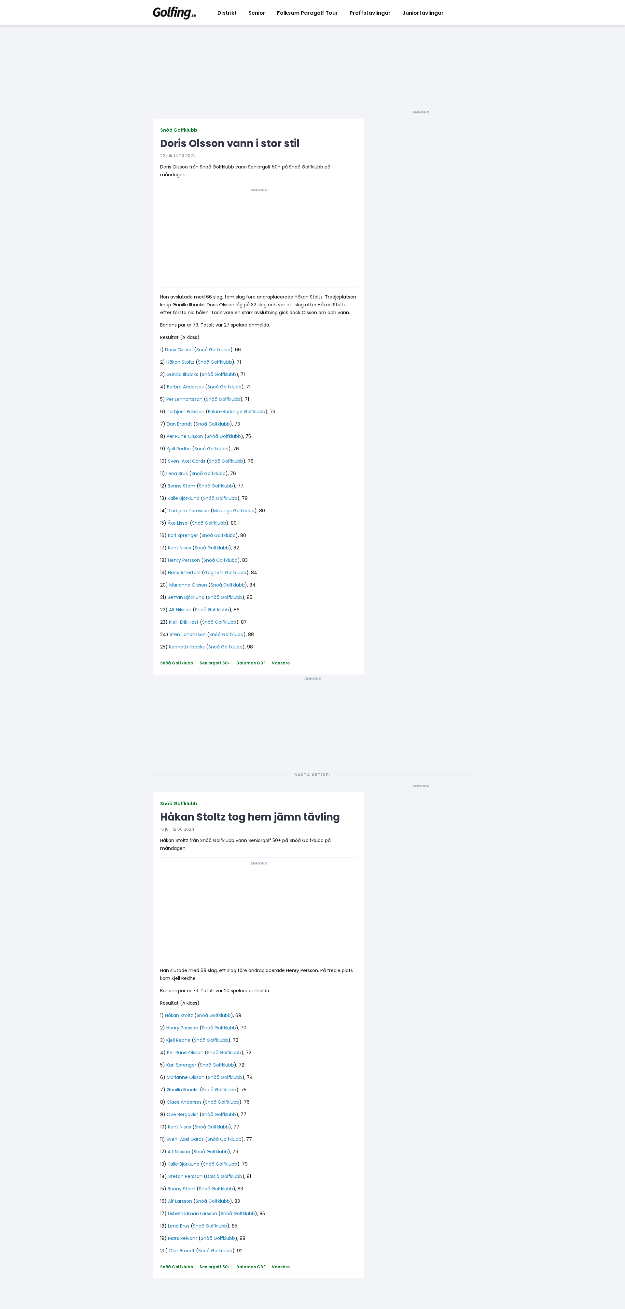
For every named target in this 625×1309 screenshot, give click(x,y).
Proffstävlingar (370, 13)
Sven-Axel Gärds (186, 461)
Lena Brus (177, 473)
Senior (256, 13)
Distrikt (227, 13)
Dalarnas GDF (251, 663)
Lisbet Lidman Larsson (192, 1213)
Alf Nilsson (180, 609)
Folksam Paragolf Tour (307, 13)
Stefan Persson (185, 1176)
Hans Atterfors (184, 572)
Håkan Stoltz (180, 362)
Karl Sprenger (183, 535)
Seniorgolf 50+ (215, 663)
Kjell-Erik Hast (184, 622)
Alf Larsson (180, 1201)
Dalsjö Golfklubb (224, 1176)
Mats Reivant (182, 1238)
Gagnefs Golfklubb (225, 572)
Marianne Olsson (188, 585)
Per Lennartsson (184, 399)
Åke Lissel (178, 523)
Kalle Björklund (184, 498)
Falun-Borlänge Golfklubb (236, 411)
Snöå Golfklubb (178, 130)
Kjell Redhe (179, 448)
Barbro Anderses (185, 387)
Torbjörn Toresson (188, 510)
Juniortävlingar (423, 13)
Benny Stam (181, 486)
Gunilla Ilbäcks (182, 374)
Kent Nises (179, 548)
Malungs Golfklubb (234, 510)
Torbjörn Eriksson (185, 411)
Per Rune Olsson (185, 436)
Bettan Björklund (186, 597)
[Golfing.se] (174, 12)
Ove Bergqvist (182, 1114)
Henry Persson (184, 560)
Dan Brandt (179, 424)
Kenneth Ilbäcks (187, 647)
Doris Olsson (179, 349)
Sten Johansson (188, 634)
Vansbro (281, 663)
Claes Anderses (184, 1102)
